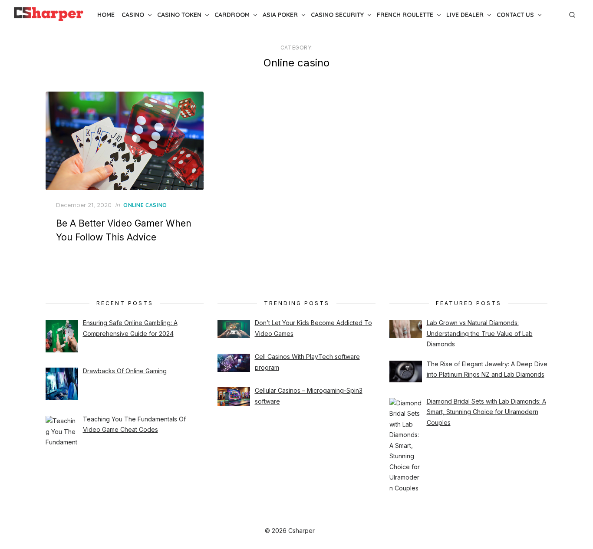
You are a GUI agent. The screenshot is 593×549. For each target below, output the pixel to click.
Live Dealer (465, 15)
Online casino (145, 205)
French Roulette (405, 15)
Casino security (337, 15)
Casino (133, 15)
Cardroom (232, 15)
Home (106, 15)
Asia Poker (280, 15)
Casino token (179, 15)
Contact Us (515, 15)
